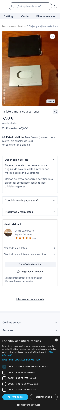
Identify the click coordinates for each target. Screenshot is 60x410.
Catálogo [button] (9, 16)
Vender (25, 16)
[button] (30, 160)
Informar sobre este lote (30, 299)
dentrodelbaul (12, 224)
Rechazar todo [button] (44, 397)
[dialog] (30, 373)
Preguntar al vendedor (32, 271)
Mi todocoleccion (46, 16)
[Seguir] (52, 36)
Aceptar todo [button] (15, 397)
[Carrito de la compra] (56, 6)
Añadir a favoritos (32, 264)
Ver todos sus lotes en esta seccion (25, 254)
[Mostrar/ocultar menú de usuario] (4, 6)
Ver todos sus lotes (15, 248)
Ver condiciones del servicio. (19, 281)
